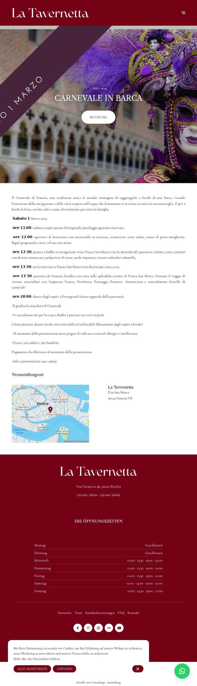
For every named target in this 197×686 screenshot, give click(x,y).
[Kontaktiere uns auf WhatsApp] (182, 671)
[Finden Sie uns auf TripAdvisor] (109, 628)
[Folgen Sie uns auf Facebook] (77, 628)
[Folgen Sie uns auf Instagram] (98, 628)
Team (78, 613)
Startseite (65, 613)
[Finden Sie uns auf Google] (88, 628)
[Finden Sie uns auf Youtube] (119, 628)
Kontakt (133, 613)
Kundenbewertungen (100, 613)
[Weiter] (183, 13)
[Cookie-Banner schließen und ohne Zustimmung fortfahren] (137, 668)
